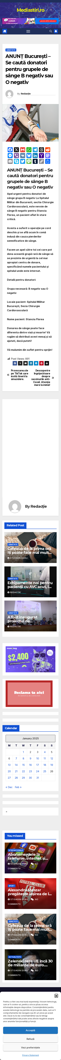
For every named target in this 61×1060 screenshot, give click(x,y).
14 (16, 764)
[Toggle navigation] (28, 31)
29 (23, 777)
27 (9, 777)
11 (45, 758)
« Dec (9, 787)
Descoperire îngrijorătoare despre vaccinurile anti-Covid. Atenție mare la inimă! (40, 377)
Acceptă (30, 1030)
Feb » (18, 787)
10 (37, 758)
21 (16, 771)
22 (23, 771)
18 (44, 764)
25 (44, 771)
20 (9, 771)
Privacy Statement (30, 1055)
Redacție (25, 93)
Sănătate (10, 50)
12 (52, 758)
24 (37, 771)
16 (30, 764)
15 (23, 764)
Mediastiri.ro (30, 10)
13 (9, 764)
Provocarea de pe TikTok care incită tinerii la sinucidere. (19, 375)
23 (30, 771)
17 (37, 764)
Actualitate (15, 957)
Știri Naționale (16, 850)
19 (51, 764)
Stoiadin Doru (19, 558)
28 (16, 777)
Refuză (30, 1038)
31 (37, 777)
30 (30, 777)
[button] (56, 995)
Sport (12, 886)
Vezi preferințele (30, 1047)
